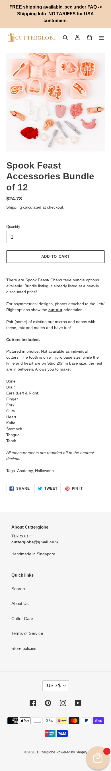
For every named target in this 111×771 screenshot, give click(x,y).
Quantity (13, 227)
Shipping (14, 207)
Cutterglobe (46, 752)
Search (18, 588)
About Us (20, 603)
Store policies (23, 648)
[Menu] (101, 37)
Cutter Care (22, 618)
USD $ (54, 685)
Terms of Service (27, 633)
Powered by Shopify (71, 752)
